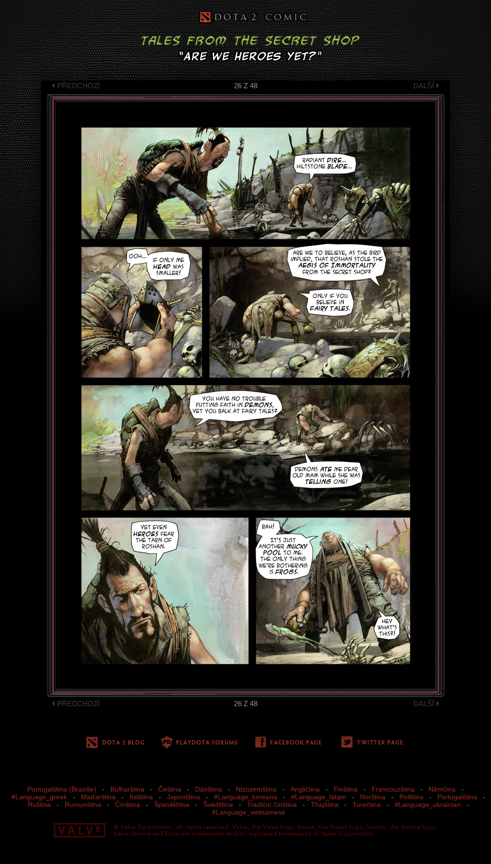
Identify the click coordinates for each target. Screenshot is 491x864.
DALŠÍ (423, 86)
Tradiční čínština (272, 804)
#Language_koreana (245, 797)
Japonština (183, 797)
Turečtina (366, 804)
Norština (373, 797)
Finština (346, 789)
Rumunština (83, 804)
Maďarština (98, 797)
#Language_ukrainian (428, 804)
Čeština (169, 789)
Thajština (325, 804)
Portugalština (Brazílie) (61, 789)
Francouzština (393, 789)
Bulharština (127, 789)
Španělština (171, 804)
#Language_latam (318, 797)
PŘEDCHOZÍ (78, 86)
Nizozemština (256, 789)
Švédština (218, 804)
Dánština (208, 789)
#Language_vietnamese (248, 812)
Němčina (442, 789)
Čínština (127, 804)
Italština (141, 797)
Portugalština (457, 797)
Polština (411, 797)
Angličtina (305, 789)
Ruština (39, 804)
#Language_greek (39, 797)
